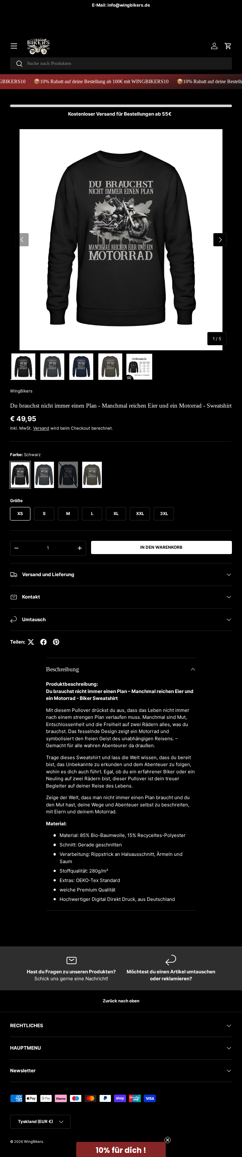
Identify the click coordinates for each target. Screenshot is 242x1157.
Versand (41, 428)
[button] (228, 46)
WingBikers (21, 390)
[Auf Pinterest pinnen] (56, 642)
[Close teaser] (167, 1140)
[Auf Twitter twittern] (31, 642)
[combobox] (121, 63)
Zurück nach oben (121, 1000)
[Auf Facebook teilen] (43, 642)
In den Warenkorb (161, 547)
